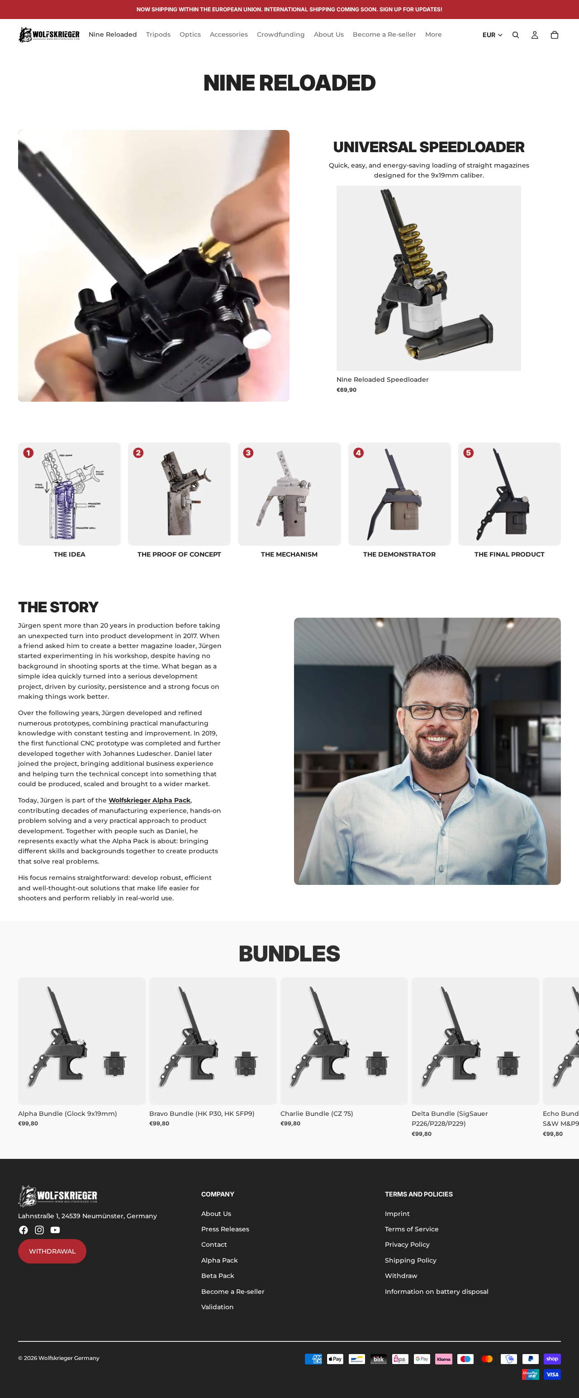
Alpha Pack (219, 1260)
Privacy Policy (407, 1244)
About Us (216, 1214)
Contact (214, 1244)
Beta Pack (217, 1276)
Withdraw (401, 1276)
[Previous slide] (350, 278)
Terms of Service (412, 1229)
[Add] (507, 357)
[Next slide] (507, 278)
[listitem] (433, 34)
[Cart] (555, 35)
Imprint (397, 1214)
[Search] (516, 35)
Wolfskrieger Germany (69, 1358)
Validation (217, 1307)
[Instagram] (39, 1230)
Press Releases (225, 1229)
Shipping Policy (411, 1260)
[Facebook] (23, 1230)
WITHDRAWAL (52, 1251)
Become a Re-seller (233, 1292)
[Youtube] (55, 1230)
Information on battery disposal (437, 1292)
